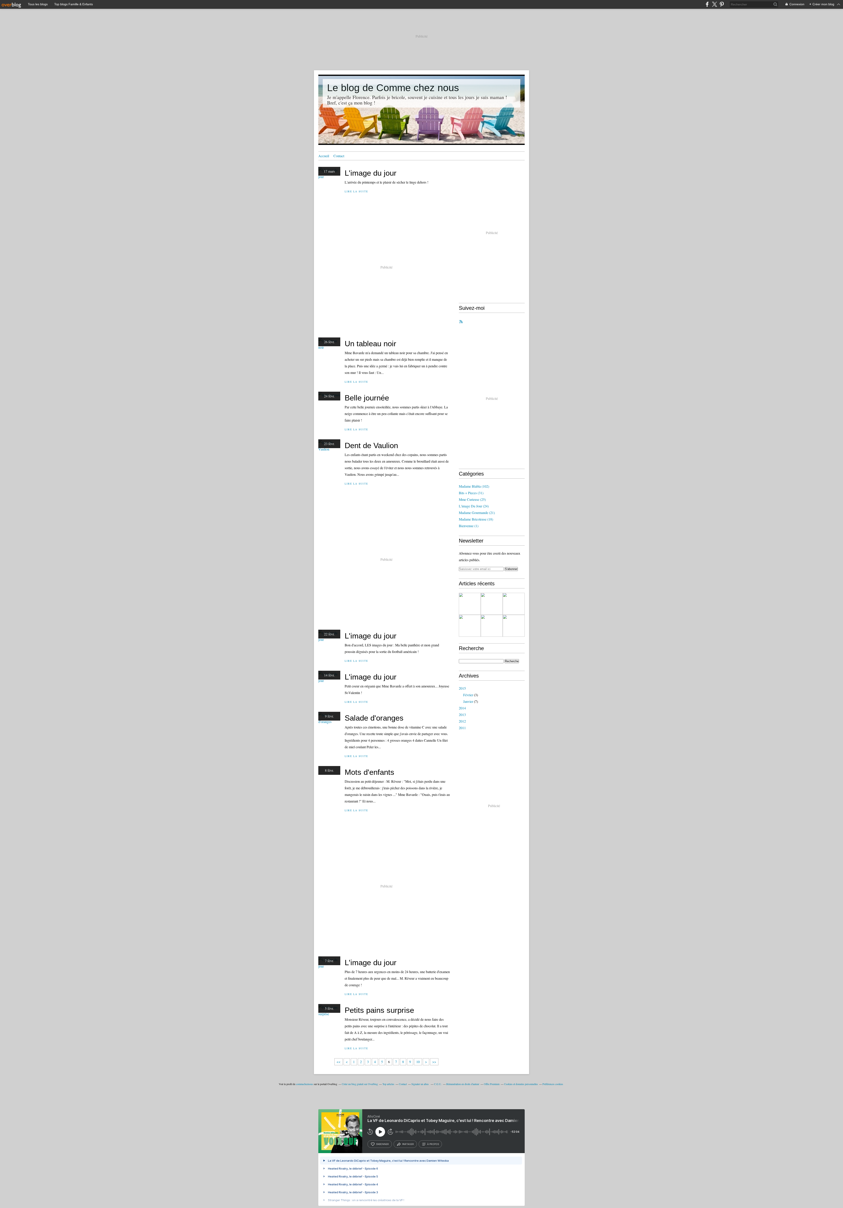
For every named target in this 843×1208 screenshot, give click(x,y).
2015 (462, 688)
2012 (462, 721)
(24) (474, 506)
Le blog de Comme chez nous (393, 87)
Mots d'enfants (369, 772)
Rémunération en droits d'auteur (462, 1084)
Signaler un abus (420, 1084)
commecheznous (304, 1084)
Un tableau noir (370, 343)
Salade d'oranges (374, 718)
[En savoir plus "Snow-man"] (514, 604)
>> (434, 1061)
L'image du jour (370, 173)
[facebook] (707, 4)
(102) (474, 486)
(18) (476, 519)
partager (408, 1144)
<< (338, 1061)
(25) (472, 499)
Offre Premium (491, 1084)
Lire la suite (356, 191)
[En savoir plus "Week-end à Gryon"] (470, 626)
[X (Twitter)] (714, 4)
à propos (433, 1144)
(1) (468, 525)
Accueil (323, 155)
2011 (462, 727)
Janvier (468, 701)
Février (468, 694)
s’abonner (382, 1144)
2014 (462, 708)
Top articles (388, 1084)
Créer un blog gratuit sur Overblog (360, 1084)
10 (418, 1061)
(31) (471, 492)
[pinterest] (721, 4)
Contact (338, 155)
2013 (462, 714)
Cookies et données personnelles (521, 1084)
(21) (477, 512)
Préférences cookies (552, 1084)
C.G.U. (438, 1084)
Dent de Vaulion (371, 445)
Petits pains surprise (379, 1010)
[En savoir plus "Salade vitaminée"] (492, 604)
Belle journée (367, 397)
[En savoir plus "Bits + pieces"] (470, 604)
